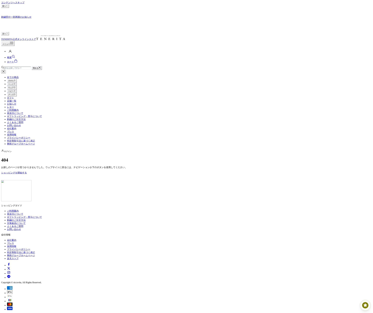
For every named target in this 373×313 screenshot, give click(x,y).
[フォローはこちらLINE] (8, 277)
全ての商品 (13, 77)
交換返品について (16, 223)
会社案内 (11, 128)
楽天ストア (13, 258)
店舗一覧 (11, 101)
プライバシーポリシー (18, 137)
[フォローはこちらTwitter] (8, 269)
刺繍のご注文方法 (16, 119)
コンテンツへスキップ (12, 2)
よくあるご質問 (15, 122)
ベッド (11, 84)
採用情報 (11, 134)
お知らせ (11, 104)
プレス (10, 131)
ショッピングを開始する (14, 172)
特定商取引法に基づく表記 (21, 141)
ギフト (10, 98)
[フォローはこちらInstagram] (8, 273)
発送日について (15, 113)
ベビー (11, 91)
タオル (11, 81)
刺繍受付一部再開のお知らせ (16, 17)
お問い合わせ (14, 125)
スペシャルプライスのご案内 (16, 10)
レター (10, 107)
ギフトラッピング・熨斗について (24, 116)
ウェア (11, 88)
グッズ (11, 95)
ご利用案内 (13, 110)
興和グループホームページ (21, 144)
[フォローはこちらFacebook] (8, 265)
